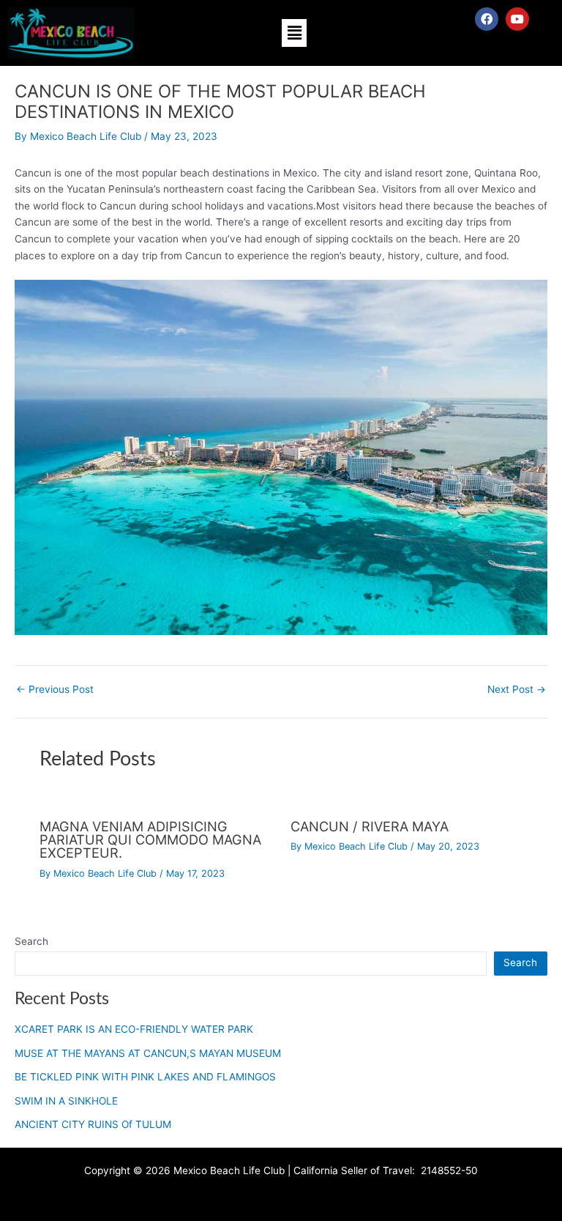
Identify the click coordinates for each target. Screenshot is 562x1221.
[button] (294, 32)
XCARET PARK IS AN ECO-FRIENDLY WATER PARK (134, 1029)
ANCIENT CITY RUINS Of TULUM (93, 1124)
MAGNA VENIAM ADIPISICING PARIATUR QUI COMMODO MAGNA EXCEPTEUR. (150, 839)
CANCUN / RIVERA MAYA (370, 826)
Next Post (516, 690)
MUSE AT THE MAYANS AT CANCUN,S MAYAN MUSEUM (148, 1053)
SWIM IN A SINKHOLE (66, 1101)
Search (31, 941)
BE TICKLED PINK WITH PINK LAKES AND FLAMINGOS (145, 1077)
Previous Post (55, 690)
